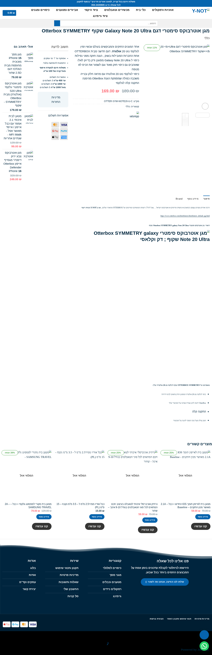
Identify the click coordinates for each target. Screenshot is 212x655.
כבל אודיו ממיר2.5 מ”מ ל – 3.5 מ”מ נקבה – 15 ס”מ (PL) (80, 506)
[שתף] (187, 634)
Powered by (195, 649)
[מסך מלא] (198, 634)
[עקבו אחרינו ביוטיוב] (4, 3)
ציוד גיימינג (100, 16)
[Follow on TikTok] (178, 591)
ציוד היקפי (91, 9)
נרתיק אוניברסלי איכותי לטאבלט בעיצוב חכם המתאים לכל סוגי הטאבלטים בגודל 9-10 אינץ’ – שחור (133, 507)
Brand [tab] (179, 199)
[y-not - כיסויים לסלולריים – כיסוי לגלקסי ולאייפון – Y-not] (195, 12)
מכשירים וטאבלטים (116, 9)
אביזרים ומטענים (67, 9)
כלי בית (141, 9)
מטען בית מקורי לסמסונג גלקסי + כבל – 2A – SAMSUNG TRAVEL (28, 506)
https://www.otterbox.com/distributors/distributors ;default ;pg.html (185, 216)
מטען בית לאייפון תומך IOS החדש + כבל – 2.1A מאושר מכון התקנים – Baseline (185, 506)
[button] (22, 12)
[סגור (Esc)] (177, 634)
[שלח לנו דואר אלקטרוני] (7, 3)
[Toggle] (64, 97)
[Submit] (57, 23)
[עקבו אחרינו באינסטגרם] (11, 3)
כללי (207, 38)
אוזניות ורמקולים (163, 9)
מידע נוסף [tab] (192, 199)
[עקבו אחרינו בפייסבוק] (14, 3)
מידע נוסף (203, 517)
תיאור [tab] (206, 199)
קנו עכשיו (200, 526)
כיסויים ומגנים (40, 9)
